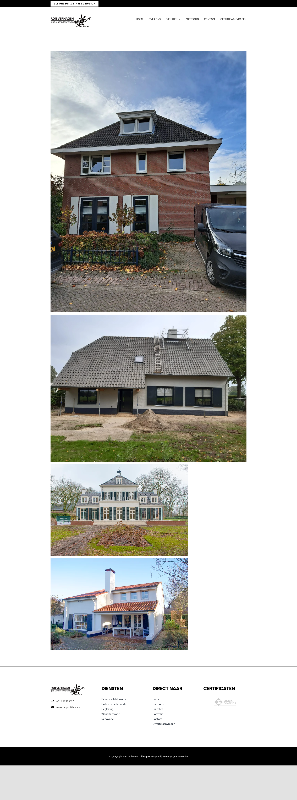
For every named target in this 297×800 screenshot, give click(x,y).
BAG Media (182, 756)
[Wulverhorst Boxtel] (148, 53)
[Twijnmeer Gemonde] (119, 466)
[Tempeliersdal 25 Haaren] (119, 560)
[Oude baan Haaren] (148, 317)
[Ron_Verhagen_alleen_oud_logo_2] (71, 15)
